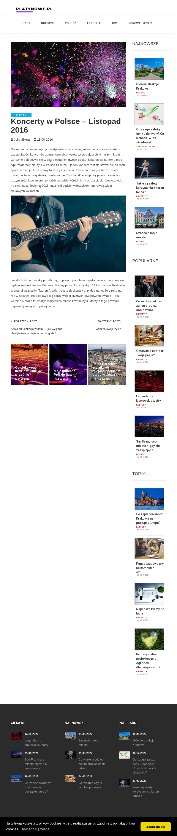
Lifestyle (94, 23)
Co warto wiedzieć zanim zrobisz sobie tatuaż (149, 306)
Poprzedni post (25, 321)
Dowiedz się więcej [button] (35, 829)
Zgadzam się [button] (155, 826)
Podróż (70, 23)
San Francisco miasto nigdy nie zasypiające (148, 446)
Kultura (47, 23)
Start (26, 23)
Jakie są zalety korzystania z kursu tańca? (150, 188)
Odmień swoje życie (108, 329)
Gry (115, 23)
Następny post (109, 321)
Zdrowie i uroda (141, 23)
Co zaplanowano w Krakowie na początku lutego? (149, 518)
